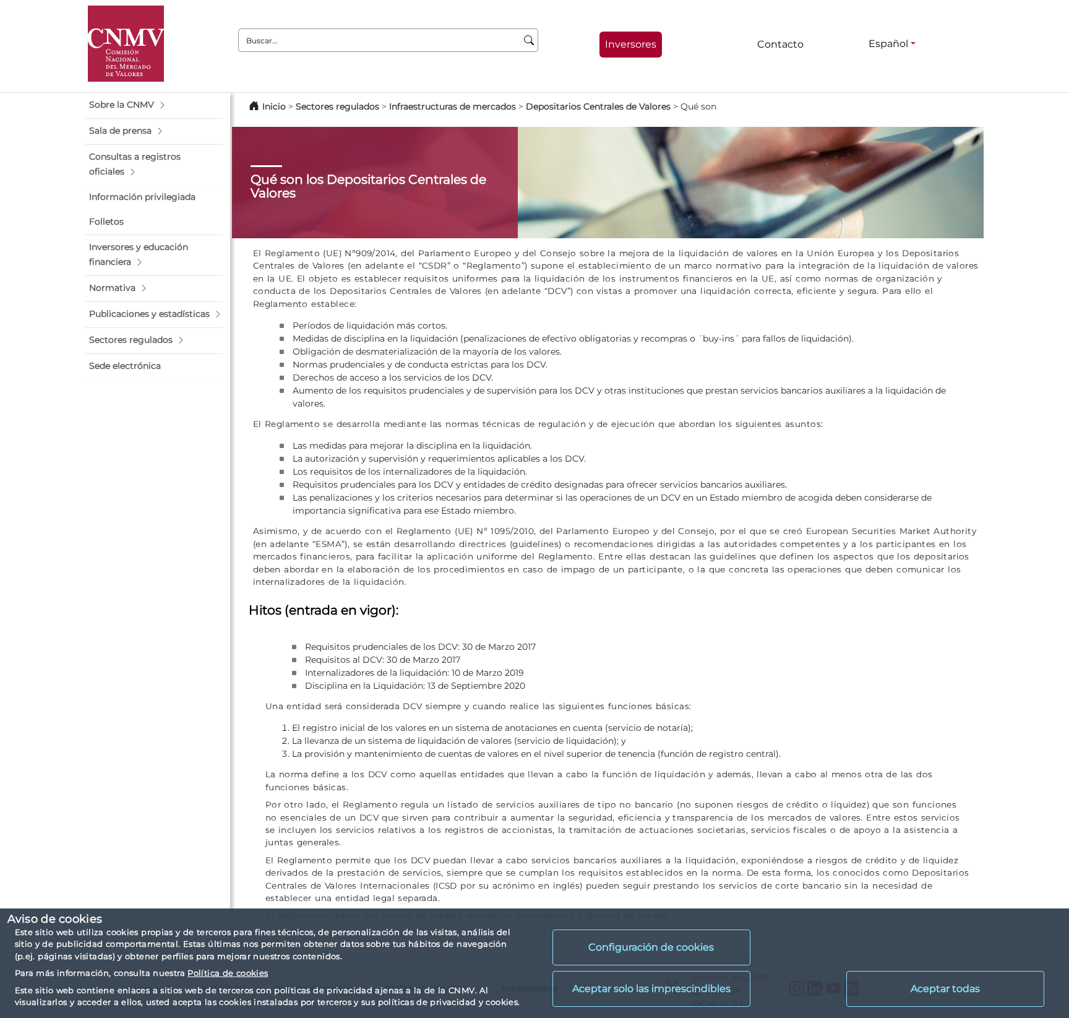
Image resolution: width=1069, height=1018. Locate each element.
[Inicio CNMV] (126, 43)
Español (888, 44)
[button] (154, 105)
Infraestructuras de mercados (452, 106)
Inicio (274, 106)
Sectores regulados (337, 106)
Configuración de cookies (651, 947)
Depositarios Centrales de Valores (598, 106)
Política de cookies (227, 973)
